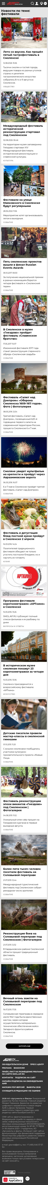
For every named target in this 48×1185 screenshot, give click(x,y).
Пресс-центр (37, 1064)
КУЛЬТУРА (8, 161)
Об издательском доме (15, 1064)
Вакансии (19, 1068)
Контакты (7, 1077)
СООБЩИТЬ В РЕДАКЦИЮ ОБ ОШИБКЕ (21, 1091)
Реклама (7, 1068)
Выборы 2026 (34, 1087)
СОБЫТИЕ (8, 222)
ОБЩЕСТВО (8, 87)
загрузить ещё (24, 1046)
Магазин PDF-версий (13, 1087)
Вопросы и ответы (13, 626)
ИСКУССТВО (9, 694)
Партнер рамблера (24, 1172)
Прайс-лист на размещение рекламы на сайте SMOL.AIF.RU (22, 1073)
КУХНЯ (6, 561)
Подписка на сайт (25, 1077)
